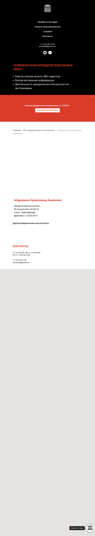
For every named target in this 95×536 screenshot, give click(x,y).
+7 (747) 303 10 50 (47, 44)
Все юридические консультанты (39, 130)
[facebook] (50, 52)
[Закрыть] (92, 96)
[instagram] (45, 52)
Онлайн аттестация (47, 22)
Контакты (47, 36)
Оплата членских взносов (47, 26)
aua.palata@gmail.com (47, 46)
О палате (47, 31)
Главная (16, 130)
